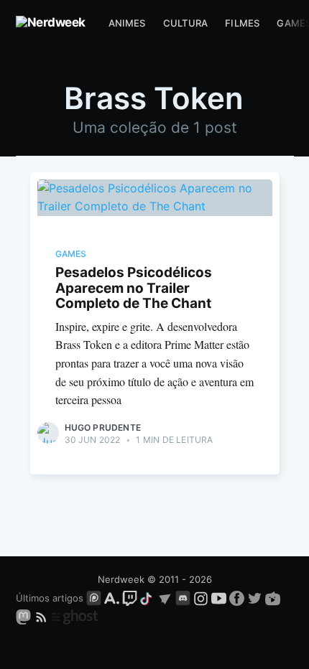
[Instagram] (200, 598)
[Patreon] (93, 598)
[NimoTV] (272, 598)
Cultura (185, 23)
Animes (127, 23)
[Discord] (182, 598)
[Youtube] (218, 598)
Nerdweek (121, 579)
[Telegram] (164, 598)
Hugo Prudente (103, 427)
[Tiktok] (147, 598)
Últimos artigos (49, 598)
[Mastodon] (25, 616)
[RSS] (43, 616)
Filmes (242, 23)
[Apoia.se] (113, 598)
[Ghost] (75, 616)
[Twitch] (129, 598)
